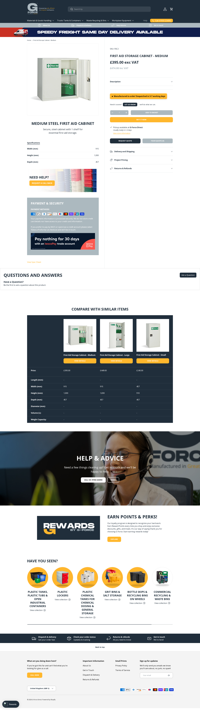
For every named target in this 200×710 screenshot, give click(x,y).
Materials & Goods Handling (39, 20)
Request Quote (125, 141)
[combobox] (109, 9)
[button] (171, 9)
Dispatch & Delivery (91, 675)
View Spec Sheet (34, 262)
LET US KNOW (130, 104)
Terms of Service (122, 670)
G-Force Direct (37, 700)
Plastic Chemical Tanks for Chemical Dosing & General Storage (87, 602)
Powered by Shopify (48, 700)
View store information (121, 133)
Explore (114, 539)
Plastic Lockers (62, 593)
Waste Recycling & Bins (96, 20)
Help (145, 20)
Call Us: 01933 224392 (93, 480)
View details (80, 361)
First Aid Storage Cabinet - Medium (44, 40)
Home (29, 40)
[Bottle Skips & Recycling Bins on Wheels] (137, 577)
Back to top (100, 647)
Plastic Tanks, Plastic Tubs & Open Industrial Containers (38, 599)
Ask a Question (188, 275)
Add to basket (151, 112)
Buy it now (141, 119)
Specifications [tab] (33, 143)
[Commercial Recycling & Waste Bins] (162, 577)
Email (113, 480)
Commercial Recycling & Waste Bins (162, 595)
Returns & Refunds (91, 679)
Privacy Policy (121, 665)
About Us (87, 665)
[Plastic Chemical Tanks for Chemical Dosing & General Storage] (87, 577)
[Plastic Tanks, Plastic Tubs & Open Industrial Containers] (37, 577)
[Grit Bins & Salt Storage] (112, 577)
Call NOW (34, 675)
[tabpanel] (63, 155)
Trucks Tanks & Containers (69, 20)
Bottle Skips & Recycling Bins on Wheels (137, 595)
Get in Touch (88, 670)
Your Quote (157, 141)
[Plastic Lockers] (62, 577)
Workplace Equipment (121, 20)
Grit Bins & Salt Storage (112, 593)
